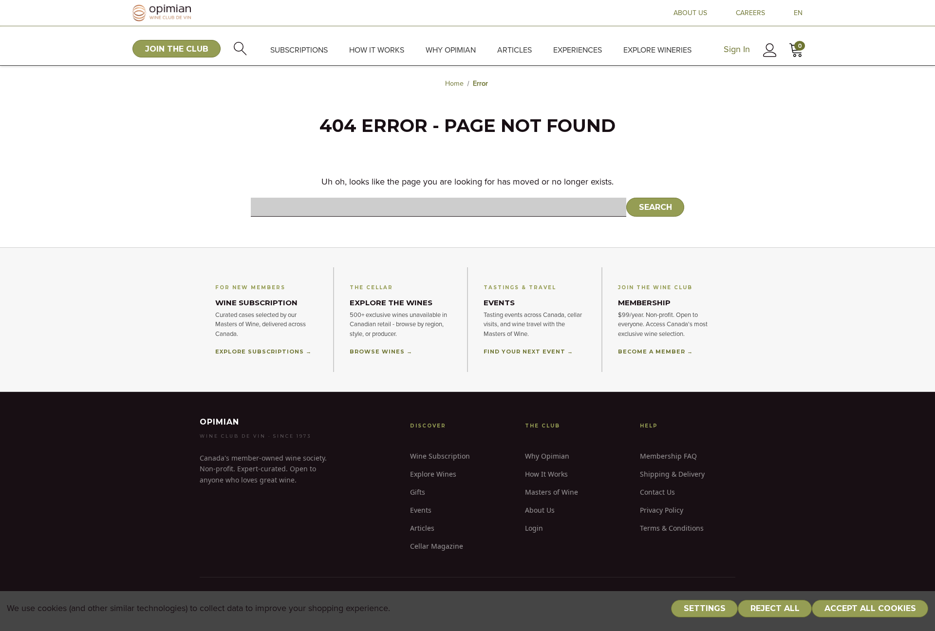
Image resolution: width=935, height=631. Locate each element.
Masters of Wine (551, 492)
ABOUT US (690, 13)
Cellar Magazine (436, 546)
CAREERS (750, 13)
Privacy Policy (661, 510)
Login (534, 528)
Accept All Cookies (870, 608)
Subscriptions (299, 50)
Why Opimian (451, 50)
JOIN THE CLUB (176, 49)
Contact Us (657, 492)
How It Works (546, 474)
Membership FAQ (668, 456)
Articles (514, 50)
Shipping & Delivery (672, 474)
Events (420, 510)
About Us (540, 510)
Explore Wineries (657, 50)
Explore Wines (433, 474)
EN (798, 13)
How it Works (376, 50)
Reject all (775, 608)
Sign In (737, 49)
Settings (705, 608)
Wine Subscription (440, 456)
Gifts (417, 492)
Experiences (577, 50)
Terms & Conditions (672, 528)
